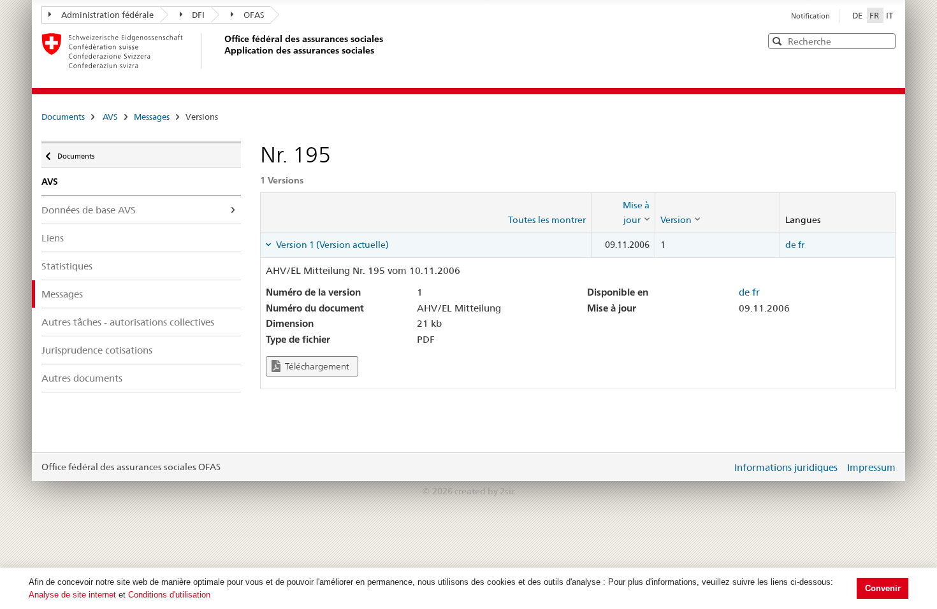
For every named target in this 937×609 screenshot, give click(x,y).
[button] (885, 40)
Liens (52, 238)
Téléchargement (316, 366)
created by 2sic (484, 491)
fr (801, 245)
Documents (63, 116)
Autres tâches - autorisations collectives (127, 322)
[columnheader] (623, 212)
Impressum (871, 467)
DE (858, 15)
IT (889, 15)
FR (875, 15)
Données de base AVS (88, 210)
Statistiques (66, 266)
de (790, 245)
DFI (198, 15)
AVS (110, 116)
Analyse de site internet (72, 594)
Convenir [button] (883, 588)
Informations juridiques (786, 467)
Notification (810, 15)
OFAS (254, 15)
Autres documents (81, 378)
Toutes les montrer (547, 220)
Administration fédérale (107, 15)
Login (719, 467)
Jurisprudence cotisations (96, 350)
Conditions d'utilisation (169, 594)
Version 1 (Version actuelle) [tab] (331, 245)
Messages (152, 116)
